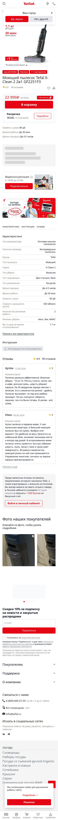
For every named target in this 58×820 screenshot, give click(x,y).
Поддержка (11, 673)
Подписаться (29, 630)
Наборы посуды (14, 757)
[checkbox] (4, 637)
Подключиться (19, 186)
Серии (7, 778)
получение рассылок (30, 637)
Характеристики (10, 226)
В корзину (29, 104)
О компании (11, 682)
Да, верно (17, 19)
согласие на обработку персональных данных (27, 642)
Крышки (8, 774)
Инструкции (28, 226)
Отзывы (41, 226)
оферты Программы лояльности (17, 646)
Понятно (29, 802)
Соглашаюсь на (23, 638)
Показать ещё (9, 466)
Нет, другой (41, 19)
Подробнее (43, 115)
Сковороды (10, 752)
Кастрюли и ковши (16, 765)
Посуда (7, 747)
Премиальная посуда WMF (22, 783)
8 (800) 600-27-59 (16, 701)
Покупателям (12, 664)
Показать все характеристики (18, 333)
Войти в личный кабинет (24, 503)
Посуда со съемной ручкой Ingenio (28, 761)
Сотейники (10, 770)
